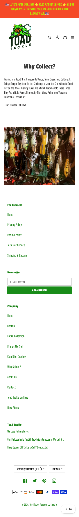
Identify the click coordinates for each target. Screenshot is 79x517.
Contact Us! (42, 447)
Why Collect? (14, 367)
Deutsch (56, 469)
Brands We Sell (15, 346)
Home (10, 215)
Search (11, 326)
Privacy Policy (14, 225)
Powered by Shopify (48, 504)
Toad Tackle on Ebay (17, 397)
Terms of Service (16, 245)
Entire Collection (15, 336)
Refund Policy (14, 235)
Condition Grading (16, 356)
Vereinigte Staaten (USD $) (29, 469)
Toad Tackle (34, 504)
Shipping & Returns (17, 255)
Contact (11, 387)
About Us (12, 377)
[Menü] (73, 37)
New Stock (13, 408)
